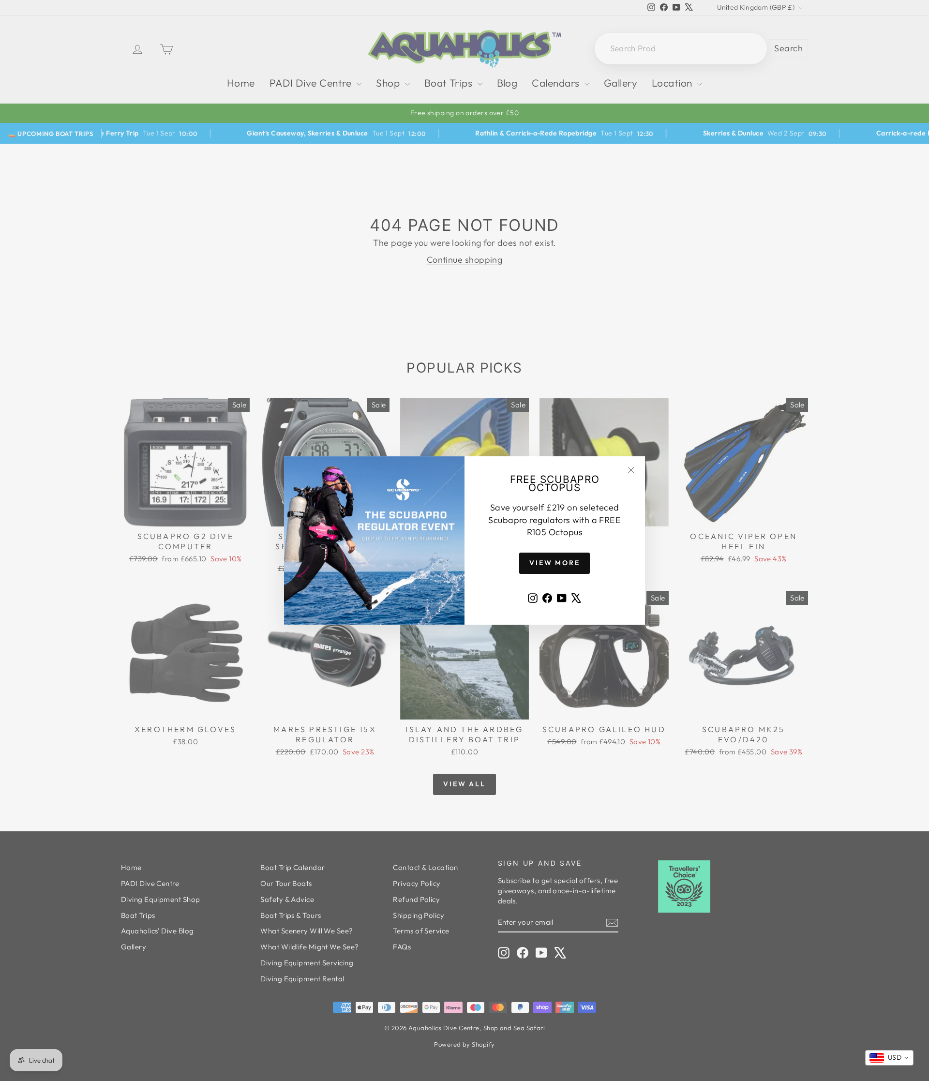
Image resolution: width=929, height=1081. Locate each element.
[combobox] (889, 1058)
